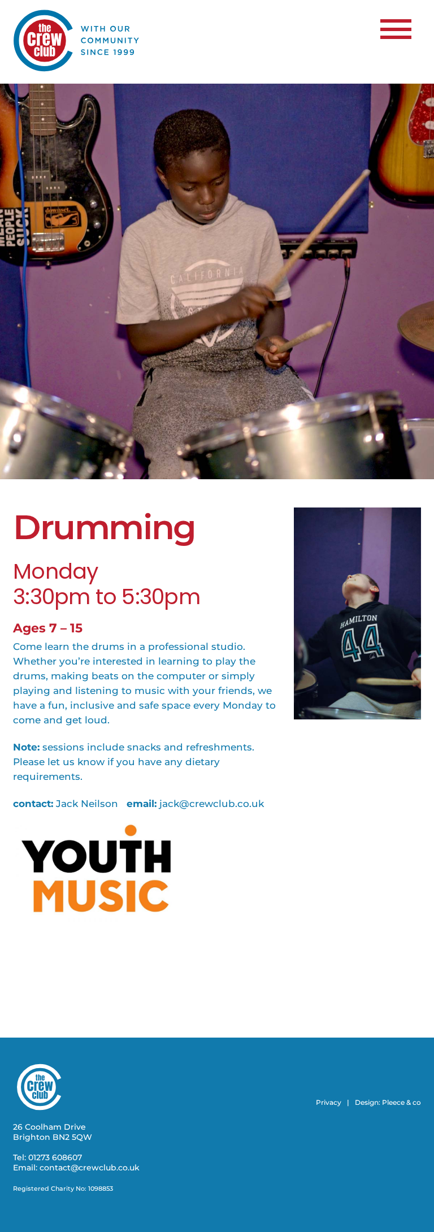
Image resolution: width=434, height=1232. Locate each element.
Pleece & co (401, 1102)
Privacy (328, 1102)
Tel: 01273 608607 (47, 1157)
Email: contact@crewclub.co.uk (76, 1167)
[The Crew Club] (76, 69)
